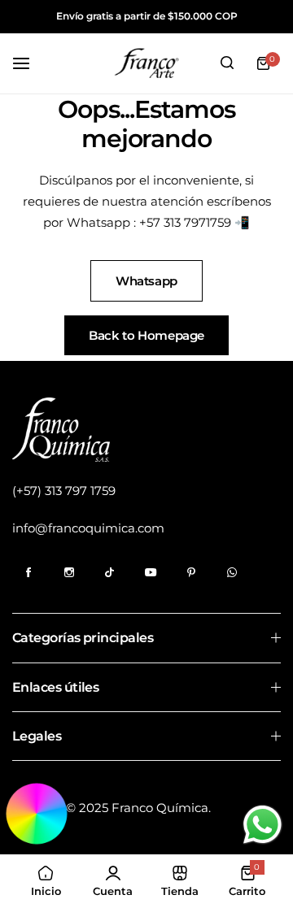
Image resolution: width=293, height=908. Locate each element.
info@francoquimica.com (88, 528)
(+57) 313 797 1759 (64, 490)
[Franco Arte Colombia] (146, 63)
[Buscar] (227, 63)
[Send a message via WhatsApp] (262, 824)
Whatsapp (146, 281)
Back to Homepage (146, 335)
